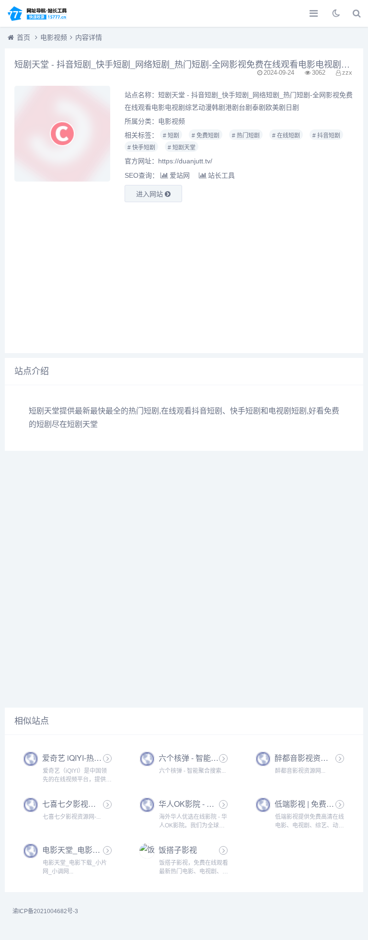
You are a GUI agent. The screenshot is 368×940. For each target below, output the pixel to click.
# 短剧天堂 (182, 147)
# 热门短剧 (246, 135)
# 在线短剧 (286, 135)
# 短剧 (171, 135)
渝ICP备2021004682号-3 (45, 911)
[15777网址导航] (40, 13)
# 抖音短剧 (326, 135)
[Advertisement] (184, 276)
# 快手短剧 (141, 147)
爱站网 (180, 175)
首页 (23, 37)
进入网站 (150, 194)
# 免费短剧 (205, 135)
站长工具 (221, 175)
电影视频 (53, 37)
